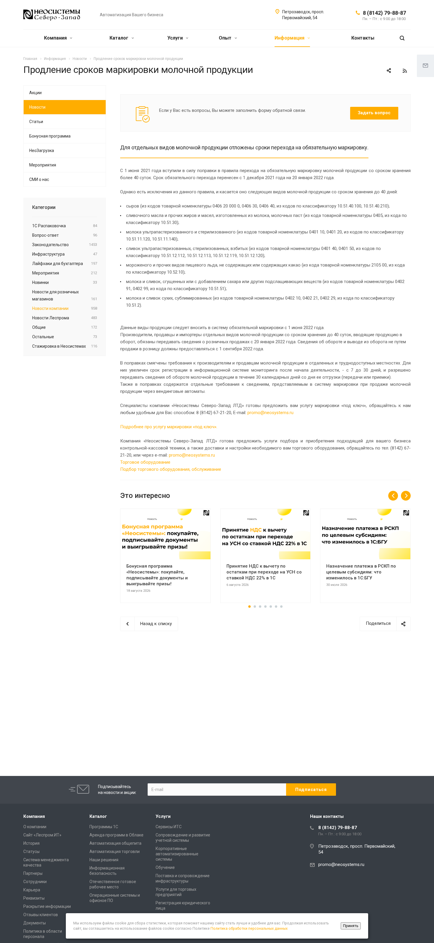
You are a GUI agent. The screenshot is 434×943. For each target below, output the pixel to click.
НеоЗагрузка (41, 150)
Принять (350, 926)
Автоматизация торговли (114, 851)
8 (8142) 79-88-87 (384, 13)
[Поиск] (402, 38)
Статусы (31, 851)
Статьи (36, 121)
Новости (37, 107)
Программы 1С (103, 826)
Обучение (165, 867)
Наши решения (103, 859)
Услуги (175, 38)
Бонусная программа (50, 136)
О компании (34, 826)
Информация (290, 38)
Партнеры (33, 873)
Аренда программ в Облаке (116, 835)
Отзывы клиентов (40, 914)
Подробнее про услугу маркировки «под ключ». (168, 426)
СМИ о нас (39, 179)
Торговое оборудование (145, 462)
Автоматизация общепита (115, 843)
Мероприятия (42, 165)
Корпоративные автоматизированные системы (177, 854)
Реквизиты (34, 898)
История (31, 843)
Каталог (120, 38)
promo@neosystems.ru (270, 412)
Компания (56, 38)
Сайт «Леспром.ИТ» (42, 835)
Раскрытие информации (47, 906)
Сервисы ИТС (169, 826)
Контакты (362, 38)
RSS (405, 71)
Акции (35, 92)
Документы (34, 923)
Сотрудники (35, 881)
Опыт (226, 38)
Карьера (31, 890)
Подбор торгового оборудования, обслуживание (170, 469)
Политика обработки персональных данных (249, 928)
